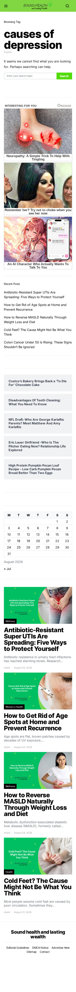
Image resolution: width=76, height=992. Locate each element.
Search (64, 76)
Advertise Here (61, 947)
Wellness (10, 621)
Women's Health (14, 706)
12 (28, 534)
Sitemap (32, 951)
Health (9, 871)
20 (38, 541)
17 (9, 541)
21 (47, 541)
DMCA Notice (40, 947)
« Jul (7, 569)
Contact (44, 951)
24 (9, 547)
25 (19, 547)
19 (28, 541)
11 (18, 534)
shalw (7, 667)
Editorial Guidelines (17, 947)
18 (18, 541)
